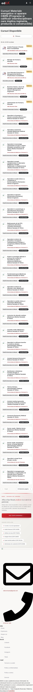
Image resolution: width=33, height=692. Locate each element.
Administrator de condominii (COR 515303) (14, 544)
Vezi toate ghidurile (16, 515)
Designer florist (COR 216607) (11, 536)
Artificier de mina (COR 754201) (12, 533)
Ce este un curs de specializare (11, 525)
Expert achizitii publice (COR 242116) (13, 540)
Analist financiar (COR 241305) (11, 529)
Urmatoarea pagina (23, 489)
